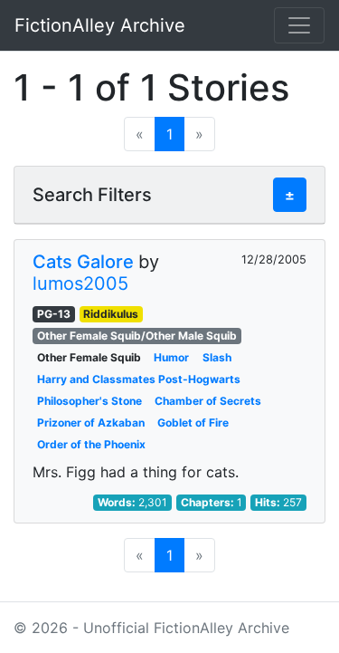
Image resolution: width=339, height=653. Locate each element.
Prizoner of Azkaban (91, 422)
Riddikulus (110, 314)
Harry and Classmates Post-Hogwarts (138, 379)
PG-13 (54, 314)
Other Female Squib (89, 357)
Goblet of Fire (193, 422)
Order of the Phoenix (91, 444)
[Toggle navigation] (299, 25)
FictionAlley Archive (99, 25)
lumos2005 (80, 283)
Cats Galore (83, 262)
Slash (216, 357)
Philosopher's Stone (89, 401)
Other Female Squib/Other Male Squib (137, 335)
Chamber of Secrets (208, 401)
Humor (171, 357)
